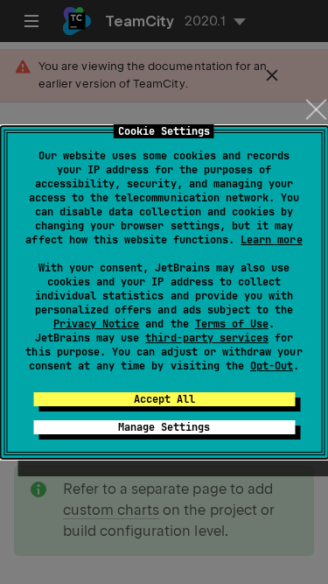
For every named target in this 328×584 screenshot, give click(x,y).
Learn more (271, 240)
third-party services (206, 338)
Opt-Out (271, 366)
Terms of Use (232, 324)
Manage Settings (164, 427)
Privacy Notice (96, 324)
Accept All (164, 399)
